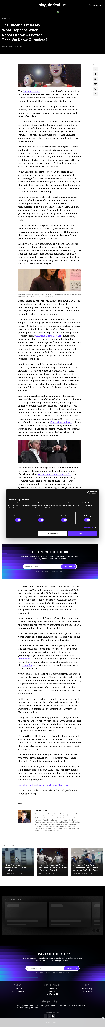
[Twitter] (49, 1016)
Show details (88, 527)
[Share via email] (95, 89)
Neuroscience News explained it (54, 474)
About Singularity (17, 991)
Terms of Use (87, 991)
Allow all (82, 534)
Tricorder (27, 665)
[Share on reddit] (95, 84)
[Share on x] (95, 69)
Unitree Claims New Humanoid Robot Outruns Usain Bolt (15, 867)
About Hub (18, 989)
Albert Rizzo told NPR (61, 422)
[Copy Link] (95, 94)
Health (21, 803)
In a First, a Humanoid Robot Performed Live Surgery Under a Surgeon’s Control (52, 867)
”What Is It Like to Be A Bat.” (48, 336)
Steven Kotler (7, 46)
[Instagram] (53, 1016)
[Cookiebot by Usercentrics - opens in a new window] (88, 492)
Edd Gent (7, 873)
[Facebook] (45, 1016)
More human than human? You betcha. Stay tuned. (43, 785)
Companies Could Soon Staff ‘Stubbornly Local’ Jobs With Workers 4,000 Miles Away (86, 867)
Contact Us (52, 989)
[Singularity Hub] (52, 5)
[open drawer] (4, 5)
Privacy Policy (87, 989)
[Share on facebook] (95, 74)
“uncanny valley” (31, 91)
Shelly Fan (41, 873)
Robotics (7, 18)
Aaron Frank (77, 873)
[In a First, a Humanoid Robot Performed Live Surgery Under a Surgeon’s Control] (52, 862)
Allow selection (52, 534)
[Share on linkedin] (95, 79)
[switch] (41, 519)
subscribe (98, 5)
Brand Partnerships (52, 994)
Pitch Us (52, 991)
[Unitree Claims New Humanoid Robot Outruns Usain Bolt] (18, 862)
